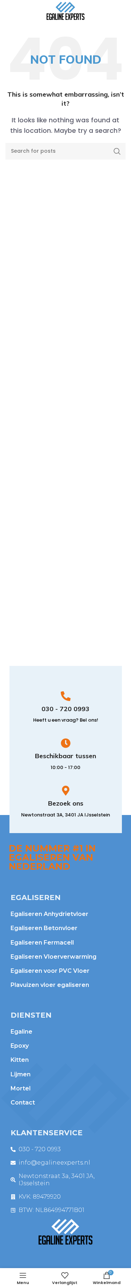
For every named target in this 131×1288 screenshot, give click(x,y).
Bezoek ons (65, 803)
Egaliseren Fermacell (42, 942)
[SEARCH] (117, 151)
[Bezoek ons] (66, 790)
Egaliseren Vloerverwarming (53, 956)
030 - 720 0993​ (65, 709)
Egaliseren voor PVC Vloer (50, 970)
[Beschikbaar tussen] (66, 743)
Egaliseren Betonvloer (44, 928)
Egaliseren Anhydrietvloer (49, 914)
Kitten (20, 1059)
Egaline (21, 1031)
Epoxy (20, 1045)
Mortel (21, 1088)
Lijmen (21, 1074)
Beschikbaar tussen (65, 756)
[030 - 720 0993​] (66, 696)
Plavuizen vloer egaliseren (50, 984)
